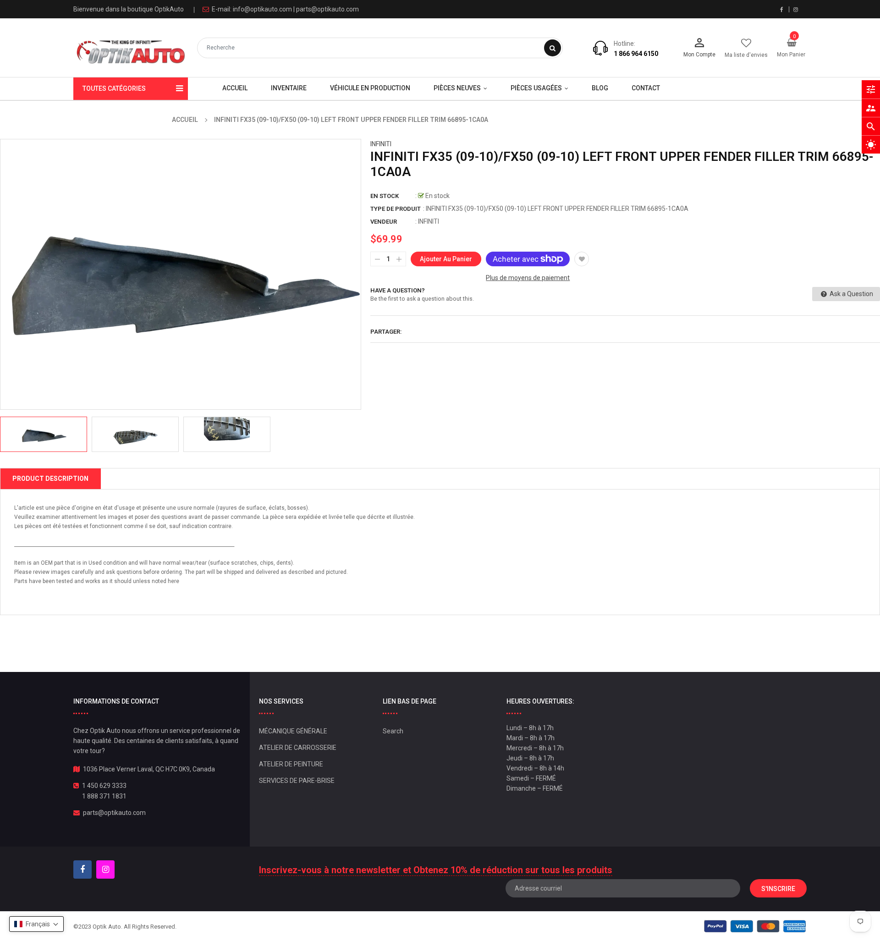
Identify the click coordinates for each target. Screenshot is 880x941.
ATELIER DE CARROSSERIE (297, 747)
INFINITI (380, 144)
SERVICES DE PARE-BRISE (297, 780)
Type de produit (395, 208)
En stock (384, 196)
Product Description (50, 478)
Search (393, 731)
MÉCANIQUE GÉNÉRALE (293, 731)
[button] (36, 924)
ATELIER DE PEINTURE (291, 764)
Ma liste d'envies (746, 55)
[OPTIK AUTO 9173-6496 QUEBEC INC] (755, 926)
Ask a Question (850, 293)
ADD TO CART (571, 917)
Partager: (386, 331)
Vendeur (383, 221)
